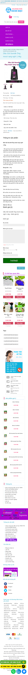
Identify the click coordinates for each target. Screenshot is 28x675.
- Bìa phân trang (7, 626)
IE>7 (23, 646)
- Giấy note (6, 621)
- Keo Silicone (21, 619)
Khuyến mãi (8, 558)
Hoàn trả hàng (9, 560)
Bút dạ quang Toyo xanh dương (15, 433)
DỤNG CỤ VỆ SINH (10, 37)
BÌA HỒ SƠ (8, 30)
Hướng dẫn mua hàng (10, 494)
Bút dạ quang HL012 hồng (15, 472)
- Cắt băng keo (21, 623)
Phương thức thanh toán (11, 492)
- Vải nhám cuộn (7, 624)
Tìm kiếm (21, 21)
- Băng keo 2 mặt (7, 628)
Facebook (10, 583)
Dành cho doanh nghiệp (11, 499)
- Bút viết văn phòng (8, 603)
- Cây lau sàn (6, 607)
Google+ (10, 586)
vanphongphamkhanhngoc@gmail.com (13, 668)
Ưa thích (9, 299)
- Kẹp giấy (14, 621)
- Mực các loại (21, 612)
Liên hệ (7, 501)
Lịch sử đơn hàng (9, 561)
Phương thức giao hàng (11, 491)
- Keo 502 (22, 614)
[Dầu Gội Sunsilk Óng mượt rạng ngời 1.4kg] (5, 86)
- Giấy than (6, 614)
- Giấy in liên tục (7, 608)
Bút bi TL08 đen (16, 401)
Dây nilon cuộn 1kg (8, 315)
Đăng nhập (8, 551)
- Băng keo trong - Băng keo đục (10, 610)
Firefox (17, 646)
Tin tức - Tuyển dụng (10, 537)
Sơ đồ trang (8, 502)
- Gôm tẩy (22, 626)
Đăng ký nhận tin (9, 548)
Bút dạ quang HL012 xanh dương (16, 456)
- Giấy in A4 (21, 608)
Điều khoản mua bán (10, 497)
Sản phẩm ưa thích (10, 556)
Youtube (10, 593)
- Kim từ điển (6, 605)
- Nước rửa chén (20, 607)
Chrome (20, 646)
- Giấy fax (16, 603)
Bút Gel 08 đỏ (16, 417)
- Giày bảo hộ (6, 612)
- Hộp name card (20, 617)
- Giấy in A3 (6, 619)
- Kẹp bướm (21, 605)
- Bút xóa (22, 621)
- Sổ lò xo (22, 603)
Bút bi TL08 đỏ (16, 409)
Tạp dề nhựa (8, 288)
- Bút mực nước (15, 628)
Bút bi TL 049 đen (16, 425)
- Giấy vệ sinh (13, 619)
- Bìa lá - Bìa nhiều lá (8, 617)
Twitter (9, 590)
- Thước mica (14, 605)
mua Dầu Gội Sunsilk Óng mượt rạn (11, 341)
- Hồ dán (22, 616)
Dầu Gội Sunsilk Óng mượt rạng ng (11, 334)
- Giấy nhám (13, 614)
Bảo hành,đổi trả (9, 496)
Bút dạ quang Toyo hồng (16, 441)
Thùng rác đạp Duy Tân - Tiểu (20, 315)
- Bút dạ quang (7, 616)
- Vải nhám (13, 612)
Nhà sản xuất (8, 554)
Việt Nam (12, 93)
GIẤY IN (7, 27)
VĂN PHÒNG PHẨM (10, 34)
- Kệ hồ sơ (14, 608)
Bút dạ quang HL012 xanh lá (16, 464)
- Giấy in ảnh (16, 624)
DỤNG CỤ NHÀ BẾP (10, 41)
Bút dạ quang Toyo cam (16, 449)
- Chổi (22, 624)
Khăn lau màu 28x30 (19, 289)
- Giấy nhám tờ (15, 626)
